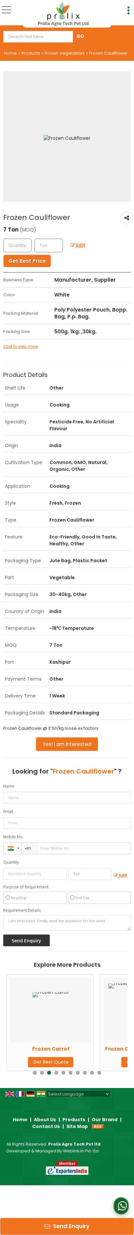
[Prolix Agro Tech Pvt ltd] (63, 14)
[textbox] (39, 37)
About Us (45, 1119)
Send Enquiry (70, 1226)
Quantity (11, 862)
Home (10, 53)
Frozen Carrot (19, 1048)
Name (8, 786)
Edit (80, 245)
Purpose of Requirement (25, 887)
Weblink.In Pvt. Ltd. (81, 1151)
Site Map (77, 1126)
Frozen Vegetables (65, 53)
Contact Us (46, 1126)
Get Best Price (27, 261)
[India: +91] (12, 848)
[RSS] (98, 1126)
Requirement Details (22, 910)
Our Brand (104, 1119)
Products (30, 53)
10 (99, 1073)
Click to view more (20, 346)
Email (8, 811)
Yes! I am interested (67, 744)
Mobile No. (13, 837)
